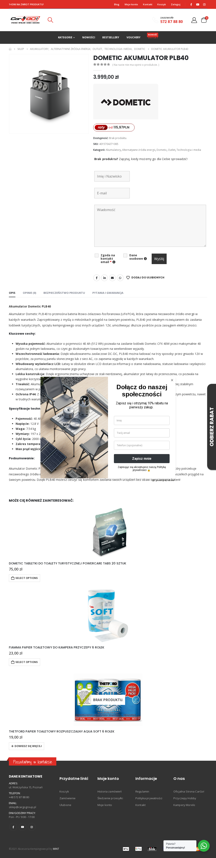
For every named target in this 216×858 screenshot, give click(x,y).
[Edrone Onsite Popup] (108, 429)
